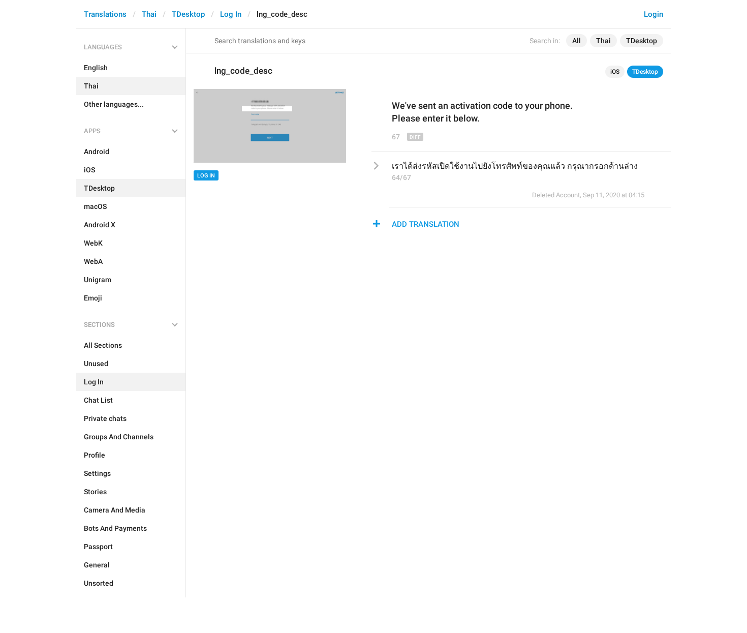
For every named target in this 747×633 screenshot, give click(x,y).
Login (653, 14)
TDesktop (188, 14)
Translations (105, 14)
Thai (149, 14)
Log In (230, 14)
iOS (614, 71)
